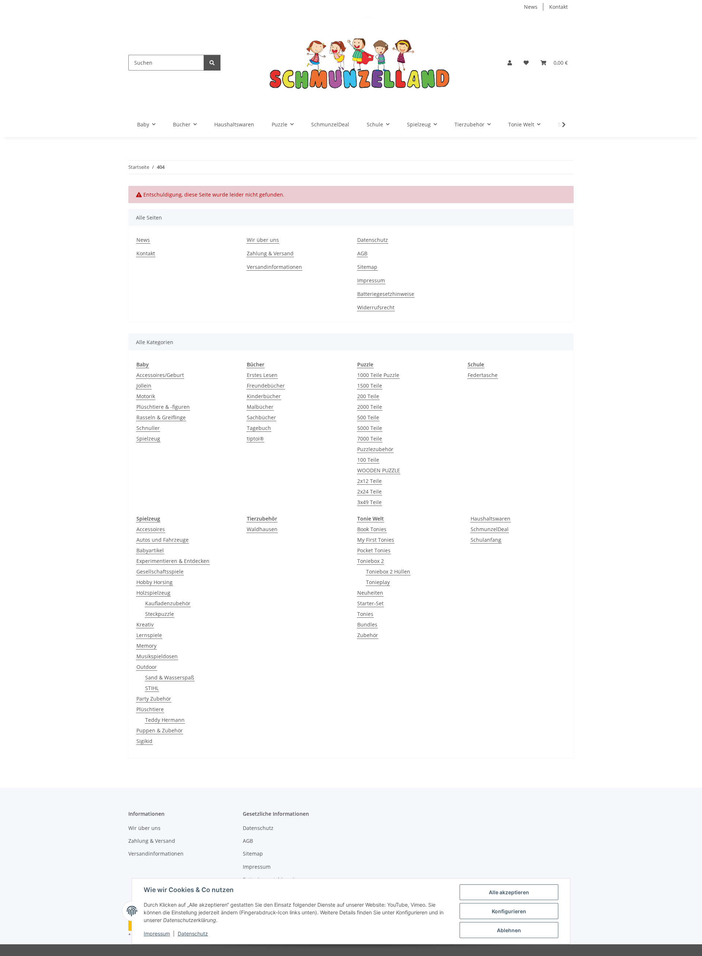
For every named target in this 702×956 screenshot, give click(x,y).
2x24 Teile (369, 491)
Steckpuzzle (159, 613)
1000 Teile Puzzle (378, 375)
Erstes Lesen (262, 375)
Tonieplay (378, 582)
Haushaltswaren (490, 518)
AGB (362, 253)
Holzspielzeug (153, 592)
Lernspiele (149, 635)
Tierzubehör (262, 518)
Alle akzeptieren (509, 892)
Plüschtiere (150, 709)
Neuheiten (370, 592)
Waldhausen (262, 529)
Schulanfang (486, 539)
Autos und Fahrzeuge (162, 539)
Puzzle (365, 364)
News (530, 6)
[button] (510, 62)
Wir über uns (263, 239)
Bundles (367, 624)
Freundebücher (266, 385)
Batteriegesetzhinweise (385, 293)
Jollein (143, 385)
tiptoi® (255, 438)
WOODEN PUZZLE (378, 470)
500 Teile (368, 417)
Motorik (145, 396)
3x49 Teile (369, 502)
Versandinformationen (274, 266)
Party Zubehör (153, 698)
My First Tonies (375, 539)
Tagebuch (259, 427)
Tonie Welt (370, 518)
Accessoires (150, 529)
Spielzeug (148, 438)
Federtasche (483, 375)
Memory (146, 645)
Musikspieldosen (157, 656)
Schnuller (148, 427)
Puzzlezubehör (375, 449)
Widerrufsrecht (376, 307)
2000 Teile (369, 406)
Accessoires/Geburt (160, 375)
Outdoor (146, 666)
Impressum (157, 933)
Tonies (365, 613)
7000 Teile (369, 438)
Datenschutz (193, 933)
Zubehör (367, 635)
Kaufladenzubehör (167, 603)
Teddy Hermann (165, 719)
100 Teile (368, 459)
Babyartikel (150, 550)
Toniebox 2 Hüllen (388, 571)
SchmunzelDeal (490, 529)
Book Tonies (371, 529)
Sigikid (144, 741)
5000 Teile (369, 427)
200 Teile (368, 396)
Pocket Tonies (373, 550)
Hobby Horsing (154, 582)
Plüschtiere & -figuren (163, 406)
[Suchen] (212, 63)
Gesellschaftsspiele (160, 571)
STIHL (152, 688)
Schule (476, 364)
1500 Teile (369, 385)
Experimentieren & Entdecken (173, 560)
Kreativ (145, 624)
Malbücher (260, 406)
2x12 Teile (369, 480)
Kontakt (558, 6)
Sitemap (367, 266)
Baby (142, 364)
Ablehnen (509, 930)
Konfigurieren (509, 911)
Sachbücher (261, 417)
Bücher (255, 364)
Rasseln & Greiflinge (161, 417)
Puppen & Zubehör (159, 730)
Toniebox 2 (370, 560)
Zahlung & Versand (270, 253)
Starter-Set (370, 603)
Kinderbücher (264, 396)
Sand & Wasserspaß (169, 677)
